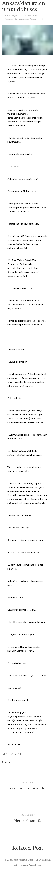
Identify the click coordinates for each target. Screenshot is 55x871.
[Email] (21, 762)
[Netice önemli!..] (27, 818)
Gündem (9, 19)
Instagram (46, 5)
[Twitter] (17, 762)
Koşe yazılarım (21, 19)
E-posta (52, 5)
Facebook (35, 5)
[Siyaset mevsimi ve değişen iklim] (27, 786)
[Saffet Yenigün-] (17, 5)
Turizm (33, 19)
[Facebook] (13, 762)
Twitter (40, 5)
